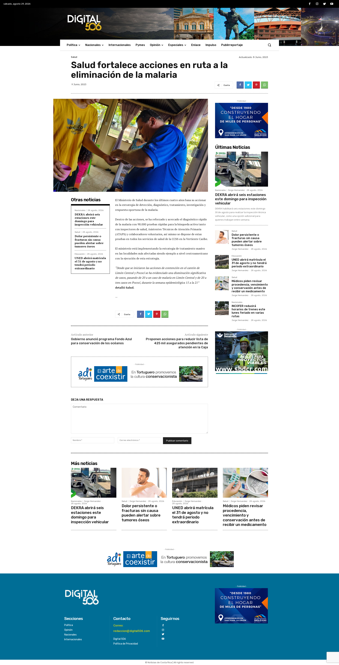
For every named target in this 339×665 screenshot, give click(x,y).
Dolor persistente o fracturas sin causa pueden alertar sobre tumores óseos (89, 241)
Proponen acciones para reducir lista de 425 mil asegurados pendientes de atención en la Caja (177, 343)
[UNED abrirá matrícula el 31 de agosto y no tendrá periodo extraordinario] (222, 262)
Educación (80, 254)
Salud (74, 57)
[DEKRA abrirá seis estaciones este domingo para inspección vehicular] (241, 169)
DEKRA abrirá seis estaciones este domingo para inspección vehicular (89, 219)
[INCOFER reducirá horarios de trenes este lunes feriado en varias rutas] (222, 308)
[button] (269, 45)
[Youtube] (331, 4)
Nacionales (80, 210)
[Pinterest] (256, 85)
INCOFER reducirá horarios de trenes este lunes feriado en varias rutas (248, 311)
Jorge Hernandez (236, 190)
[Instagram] (317, 4)
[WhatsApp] (264, 85)
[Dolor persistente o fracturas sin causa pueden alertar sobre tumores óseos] (222, 237)
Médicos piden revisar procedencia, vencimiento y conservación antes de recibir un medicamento (250, 286)
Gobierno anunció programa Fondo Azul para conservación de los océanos (101, 341)
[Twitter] (324, 4)
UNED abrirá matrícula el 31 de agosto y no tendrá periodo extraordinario (90, 263)
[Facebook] (310, 4)
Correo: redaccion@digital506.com (131, 628)
